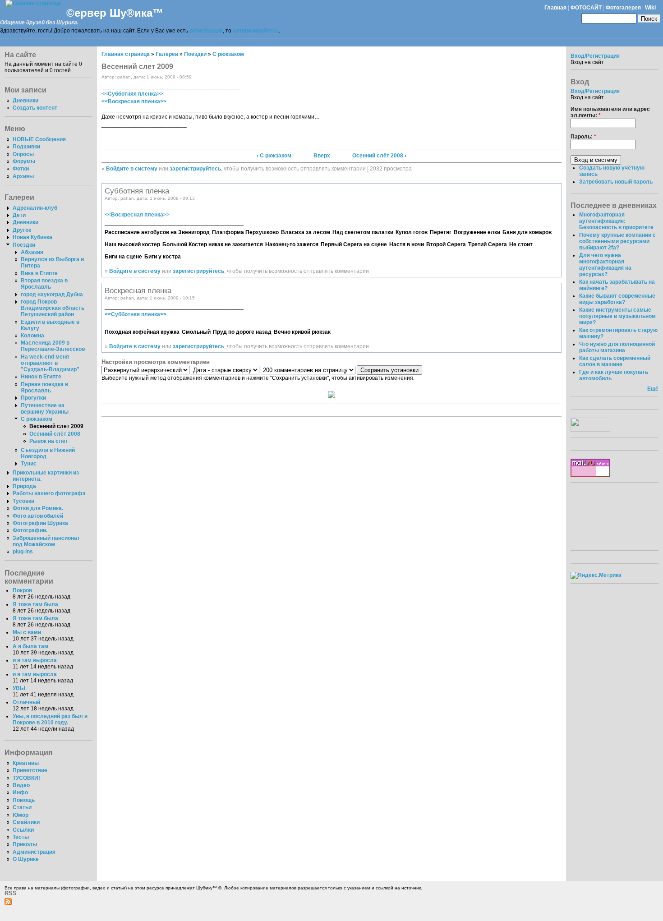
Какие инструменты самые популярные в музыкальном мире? (617, 316)
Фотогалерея (623, 8)
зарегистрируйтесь (195, 169)
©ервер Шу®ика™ (114, 13)
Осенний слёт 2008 (54, 434)
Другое (22, 230)
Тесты (21, 837)
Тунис (29, 463)
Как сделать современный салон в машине (614, 361)
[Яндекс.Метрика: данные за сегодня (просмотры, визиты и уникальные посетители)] (596, 575)
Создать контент (35, 108)
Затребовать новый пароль (616, 182)
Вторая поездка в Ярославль (44, 283)
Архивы (23, 176)
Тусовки (23, 501)
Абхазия (32, 252)
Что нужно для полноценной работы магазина (617, 347)
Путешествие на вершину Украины (45, 408)
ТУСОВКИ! (26, 778)
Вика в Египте (39, 273)
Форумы (24, 161)
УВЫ (19, 688)
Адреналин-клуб (35, 208)
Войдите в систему (131, 169)
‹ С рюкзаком (274, 155)
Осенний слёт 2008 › (379, 155)
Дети (19, 215)
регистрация (206, 31)
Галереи (167, 54)
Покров (22, 590)
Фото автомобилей (38, 516)
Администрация (34, 852)
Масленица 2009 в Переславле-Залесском (53, 346)
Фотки (21, 169)
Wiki (650, 8)
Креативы (26, 763)
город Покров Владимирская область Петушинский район (52, 308)
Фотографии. (30, 530)
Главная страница (125, 54)
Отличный (26, 702)
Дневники (25, 100)
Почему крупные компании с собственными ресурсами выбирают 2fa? (617, 241)
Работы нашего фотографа (49, 493)
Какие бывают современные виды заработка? (617, 299)
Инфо (20, 792)
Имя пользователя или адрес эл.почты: (610, 112)
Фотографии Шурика (40, 523)
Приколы (25, 844)
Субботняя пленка (137, 190)
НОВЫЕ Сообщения (39, 139)
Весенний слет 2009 (56, 426)
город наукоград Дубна (52, 294)
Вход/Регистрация (595, 56)
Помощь (24, 800)
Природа (24, 486)
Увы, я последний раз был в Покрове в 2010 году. (50, 719)
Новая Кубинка (32, 237)
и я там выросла (35, 660)
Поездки (24, 245)
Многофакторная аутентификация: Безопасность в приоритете (616, 221)
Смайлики (26, 822)
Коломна (32, 335)
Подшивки (26, 146)
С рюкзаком (36, 419)
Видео (21, 785)
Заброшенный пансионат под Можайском (46, 541)
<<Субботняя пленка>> (132, 94)
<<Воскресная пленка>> (133, 101)
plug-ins (23, 551)
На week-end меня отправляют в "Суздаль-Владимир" (50, 363)
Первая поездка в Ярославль (44, 387)
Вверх (321, 155)
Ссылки (23, 830)
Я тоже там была (35, 604)
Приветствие (30, 770)
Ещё (652, 389)
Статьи (22, 807)
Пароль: (583, 137)
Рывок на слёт (48, 441)
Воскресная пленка (138, 290)
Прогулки (33, 398)
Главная (555, 8)
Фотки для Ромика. (38, 508)
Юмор (20, 815)
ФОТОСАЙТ (586, 8)
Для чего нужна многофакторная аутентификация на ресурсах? (605, 264)
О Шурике (26, 859)
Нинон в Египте (41, 376)
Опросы (23, 154)
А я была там (30, 646)
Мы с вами (27, 632)
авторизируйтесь (256, 31)
